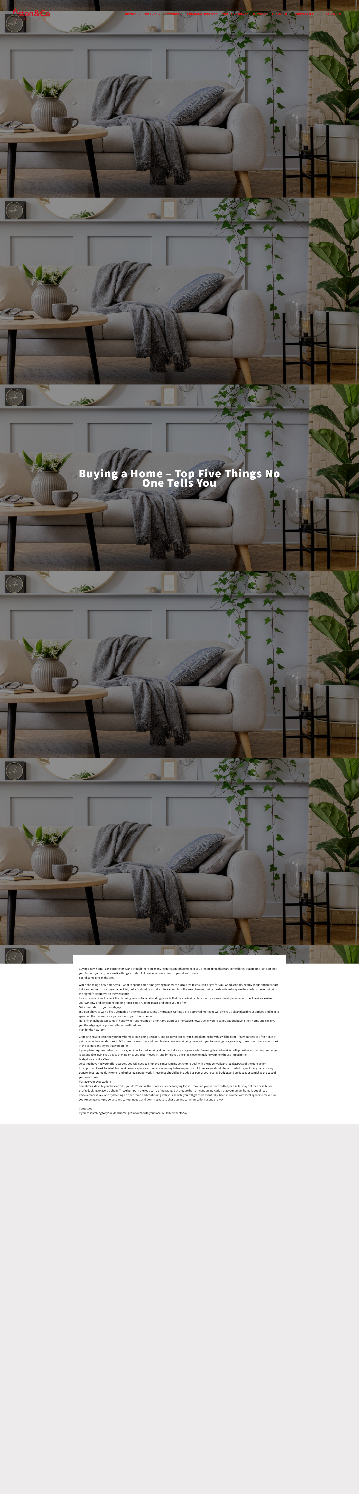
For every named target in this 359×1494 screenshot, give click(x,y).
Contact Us (304, 14)
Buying (130, 14)
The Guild (279, 14)
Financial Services (202, 14)
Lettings (172, 14)
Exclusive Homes (234, 14)
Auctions (259, 14)
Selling (150, 14)
